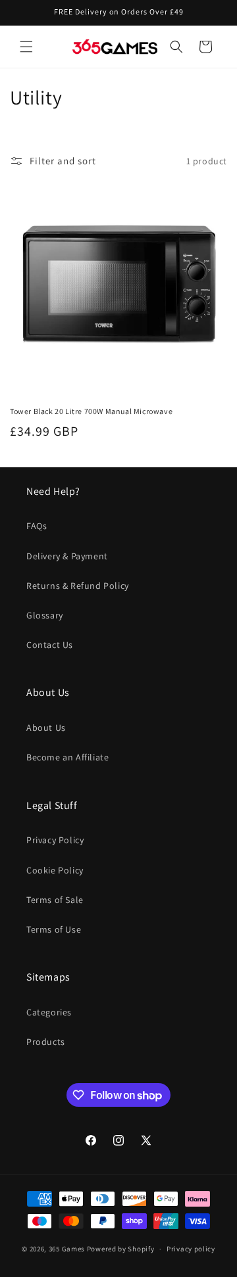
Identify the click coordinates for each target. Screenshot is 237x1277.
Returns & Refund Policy (77, 586)
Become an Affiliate (67, 757)
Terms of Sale (55, 900)
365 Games (67, 1248)
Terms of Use (53, 929)
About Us (46, 727)
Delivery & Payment (67, 556)
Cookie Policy (55, 870)
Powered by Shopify (121, 1248)
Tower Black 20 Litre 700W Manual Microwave (91, 411)
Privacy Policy (55, 840)
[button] (26, 46)
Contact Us (49, 645)
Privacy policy (191, 1248)
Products (45, 1042)
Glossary (44, 615)
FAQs (36, 526)
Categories (49, 1012)
